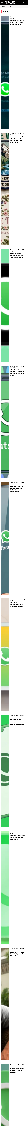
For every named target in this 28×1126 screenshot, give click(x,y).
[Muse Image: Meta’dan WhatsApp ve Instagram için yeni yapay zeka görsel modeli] (5, 189)
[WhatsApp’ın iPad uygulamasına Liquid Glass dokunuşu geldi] (5, 654)
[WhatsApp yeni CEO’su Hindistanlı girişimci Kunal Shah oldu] (5, 1004)
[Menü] (2, 2)
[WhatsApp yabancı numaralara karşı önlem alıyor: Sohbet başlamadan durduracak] (5, 771)
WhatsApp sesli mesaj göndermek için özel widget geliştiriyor (17, 22)
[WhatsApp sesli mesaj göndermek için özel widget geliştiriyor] (5, 72)
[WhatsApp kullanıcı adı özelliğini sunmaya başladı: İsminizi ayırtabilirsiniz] (5, 538)
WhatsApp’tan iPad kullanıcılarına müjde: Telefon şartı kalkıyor (17, 255)
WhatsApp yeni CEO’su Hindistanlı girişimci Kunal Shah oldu (18, 954)
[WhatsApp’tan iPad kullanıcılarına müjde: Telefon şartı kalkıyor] (5, 305)
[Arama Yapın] (23, 2)
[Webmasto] (10, 2)
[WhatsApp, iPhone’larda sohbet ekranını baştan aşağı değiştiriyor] (5, 887)
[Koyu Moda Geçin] (26, 2)
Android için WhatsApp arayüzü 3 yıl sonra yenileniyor (17, 1070)
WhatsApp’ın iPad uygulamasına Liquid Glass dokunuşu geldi (16, 604)
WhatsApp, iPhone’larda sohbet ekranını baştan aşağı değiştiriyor (17, 837)
